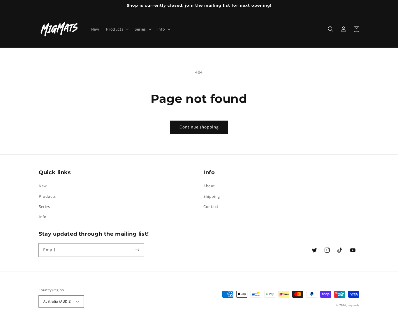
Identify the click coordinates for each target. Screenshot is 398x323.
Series (44, 206)
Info (42, 216)
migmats (353, 305)
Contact (210, 206)
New (43, 185)
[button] (117, 29)
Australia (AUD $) (57, 301)
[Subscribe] (137, 249)
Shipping (211, 196)
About (209, 185)
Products (47, 196)
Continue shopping (199, 127)
